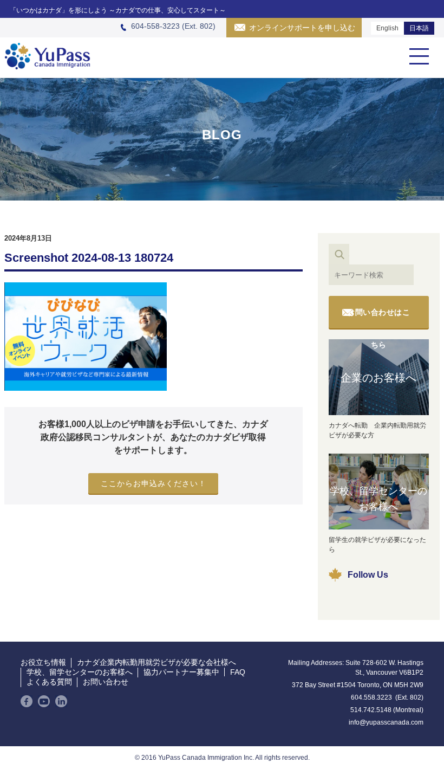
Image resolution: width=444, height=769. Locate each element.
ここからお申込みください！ (153, 483)
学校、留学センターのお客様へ (378, 499)
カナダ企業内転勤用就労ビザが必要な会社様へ (156, 662)
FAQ (237, 672)
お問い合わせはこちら (378, 318)
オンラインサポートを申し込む (302, 27)
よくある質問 (49, 681)
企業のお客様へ (378, 378)
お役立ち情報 (43, 662)
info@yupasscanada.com (386, 722)
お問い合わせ (105, 681)
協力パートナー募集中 (181, 672)
